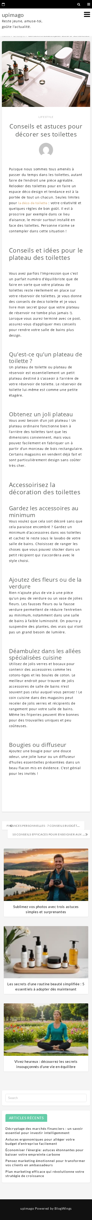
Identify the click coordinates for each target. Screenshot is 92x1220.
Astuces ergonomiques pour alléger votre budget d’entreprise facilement (40, 1141)
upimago (13, 14)
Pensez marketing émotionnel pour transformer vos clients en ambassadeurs (45, 1163)
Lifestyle (45, 117)
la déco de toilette (32, 203)
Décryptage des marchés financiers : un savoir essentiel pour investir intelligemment (44, 1130)
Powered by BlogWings (53, 1208)
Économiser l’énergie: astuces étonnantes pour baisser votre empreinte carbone (44, 1152)
